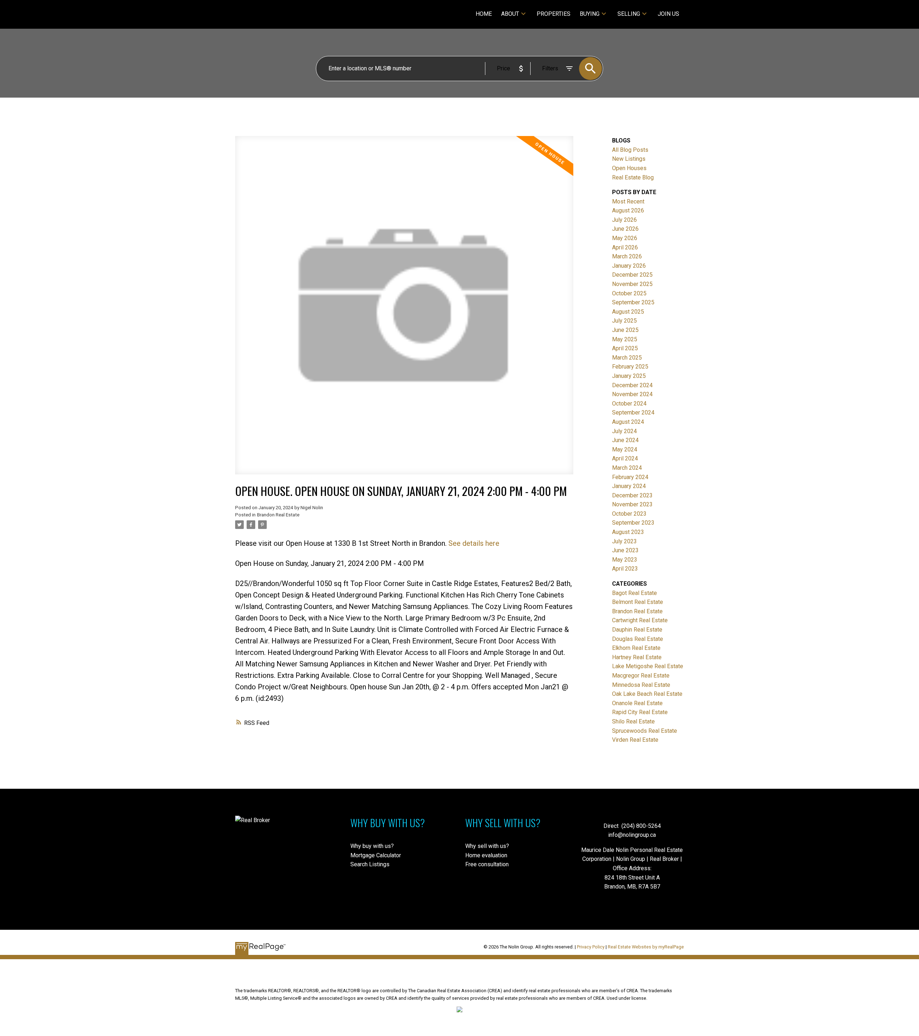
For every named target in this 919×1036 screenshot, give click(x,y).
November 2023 (632, 504)
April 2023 (625, 568)
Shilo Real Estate (633, 721)
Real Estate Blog (633, 177)
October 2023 (629, 513)
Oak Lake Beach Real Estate (647, 693)
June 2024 (625, 440)
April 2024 (625, 458)
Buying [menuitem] (590, 13)
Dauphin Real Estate (637, 629)
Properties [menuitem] (553, 13)
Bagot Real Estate (634, 593)
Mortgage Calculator (375, 855)
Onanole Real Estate (637, 703)
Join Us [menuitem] (668, 13)
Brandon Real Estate (278, 514)
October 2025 (629, 293)
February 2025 (630, 366)
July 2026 (624, 219)
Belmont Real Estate (637, 602)
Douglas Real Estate (637, 639)
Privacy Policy (591, 947)
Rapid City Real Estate (640, 712)
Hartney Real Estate (637, 657)
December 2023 (632, 495)
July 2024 (624, 431)
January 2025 (629, 375)
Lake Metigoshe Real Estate (647, 666)
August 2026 (628, 210)
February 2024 (630, 477)
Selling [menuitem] (628, 13)
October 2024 (629, 403)
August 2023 (628, 532)
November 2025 (632, 284)
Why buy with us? (372, 846)
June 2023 (625, 550)
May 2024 (624, 449)
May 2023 (624, 559)
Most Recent (628, 201)
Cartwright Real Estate (640, 620)
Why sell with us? (487, 846)
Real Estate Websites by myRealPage (646, 947)
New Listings (628, 158)
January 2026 (629, 265)
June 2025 (625, 330)
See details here (473, 543)
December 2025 (632, 274)
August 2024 (628, 421)
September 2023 (633, 522)
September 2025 (633, 302)
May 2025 (624, 339)
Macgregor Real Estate (641, 675)
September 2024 (633, 412)
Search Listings (369, 864)
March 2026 (627, 256)
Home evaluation (486, 855)
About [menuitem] (510, 13)
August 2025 (628, 311)
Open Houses (629, 168)
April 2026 (625, 247)
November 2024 (632, 394)
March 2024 (627, 467)
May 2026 (624, 238)
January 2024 (629, 486)
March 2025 (627, 357)
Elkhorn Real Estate (636, 647)
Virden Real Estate (635, 739)
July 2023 (624, 541)
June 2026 (625, 228)
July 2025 (624, 320)
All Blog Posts (630, 149)
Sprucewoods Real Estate (644, 730)
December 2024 (632, 385)
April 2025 (625, 348)
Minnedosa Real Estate (641, 684)
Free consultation (487, 864)
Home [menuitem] (484, 13)
